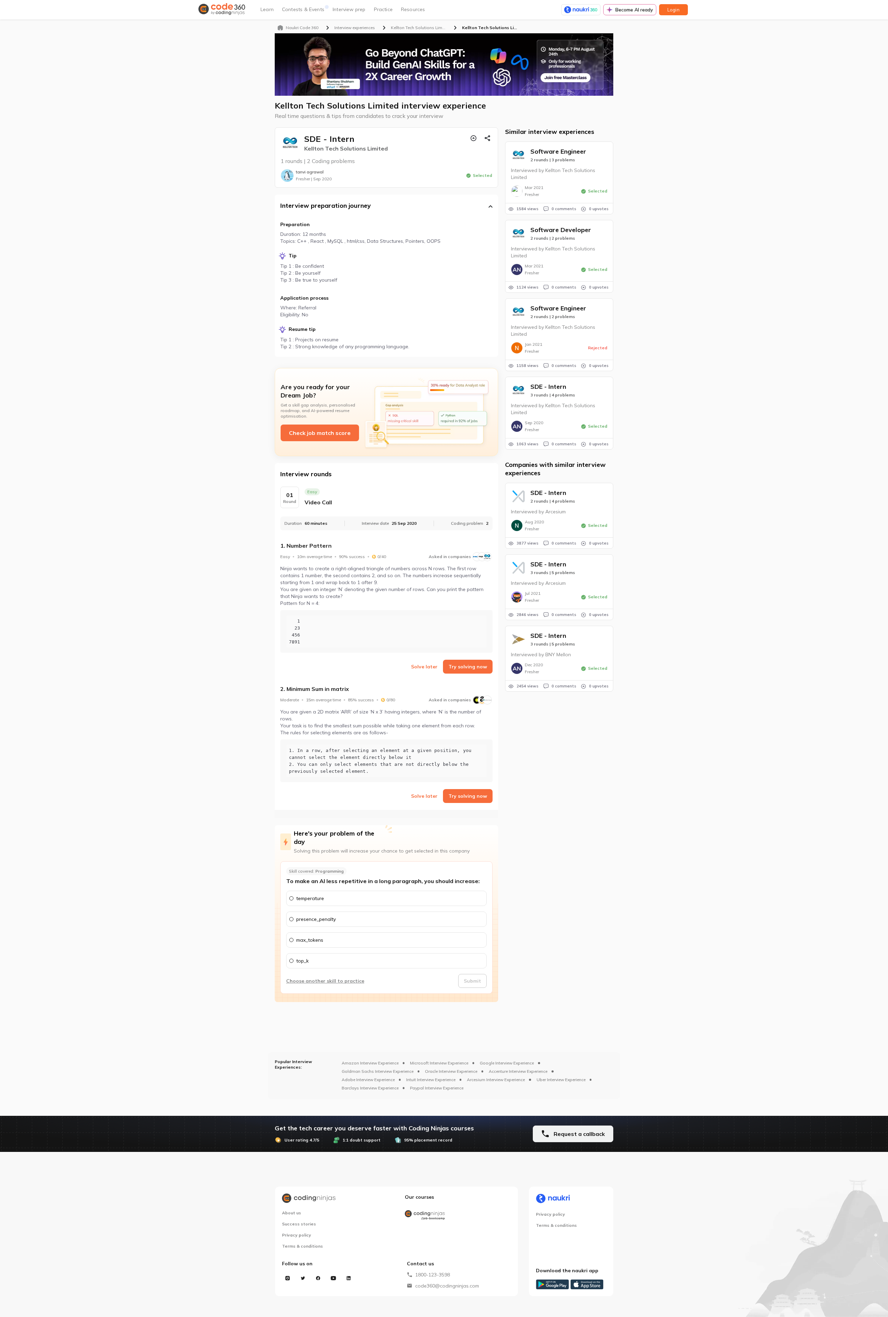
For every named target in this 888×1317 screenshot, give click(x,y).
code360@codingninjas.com (447, 1286)
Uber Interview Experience (561, 1079)
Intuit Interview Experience (430, 1079)
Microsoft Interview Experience (439, 1063)
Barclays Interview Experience (370, 1088)
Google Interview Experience (507, 1063)
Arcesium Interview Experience (496, 1079)
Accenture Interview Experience (518, 1071)
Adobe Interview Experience (368, 1079)
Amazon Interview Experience (370, 1063)
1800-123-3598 (432, 1275)
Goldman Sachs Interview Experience (377, 1071)
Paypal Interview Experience (436, 1088)
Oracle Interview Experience (451, 1071)
